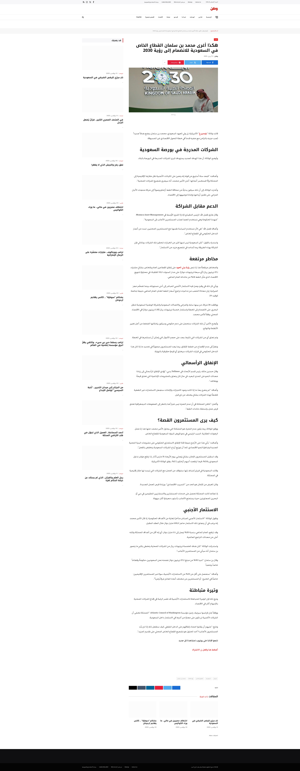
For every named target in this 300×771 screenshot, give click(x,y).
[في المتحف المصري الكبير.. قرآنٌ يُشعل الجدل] (102, 100)
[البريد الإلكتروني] (226, 151)
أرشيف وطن (205, 31)
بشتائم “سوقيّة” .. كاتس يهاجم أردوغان (145, 722)
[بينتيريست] (226, 145)
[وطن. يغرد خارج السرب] (214, 9)
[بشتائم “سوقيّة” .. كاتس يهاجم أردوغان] (142, 709)
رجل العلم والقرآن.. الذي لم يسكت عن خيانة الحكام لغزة (104, 479)
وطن (216, 56)
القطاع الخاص (199, 679)
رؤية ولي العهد (183, 267)
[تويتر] (226, 133)
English (138, 17)
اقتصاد (160, 17)
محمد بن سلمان (181, 679)
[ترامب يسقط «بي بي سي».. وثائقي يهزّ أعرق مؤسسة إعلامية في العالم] (102, 322)
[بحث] (83, 17)
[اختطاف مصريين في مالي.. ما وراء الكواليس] (173, 709)
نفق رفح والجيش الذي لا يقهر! (107, 164)
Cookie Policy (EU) (166, 2)
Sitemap (190, 2)
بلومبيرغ (203, 133)
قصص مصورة (149, 17)
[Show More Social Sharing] (164, 62)
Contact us (198, 2)
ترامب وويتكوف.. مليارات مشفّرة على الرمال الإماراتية (104, 254)
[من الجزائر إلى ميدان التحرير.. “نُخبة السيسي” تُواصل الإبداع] (102, 367)
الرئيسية (209, 17)
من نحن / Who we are (179, 2)
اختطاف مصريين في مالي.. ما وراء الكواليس (173, 722)
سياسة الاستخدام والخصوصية (151, 2)
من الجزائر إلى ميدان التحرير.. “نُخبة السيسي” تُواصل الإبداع (105, 389)
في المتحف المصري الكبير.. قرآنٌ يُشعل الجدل (103, 121)
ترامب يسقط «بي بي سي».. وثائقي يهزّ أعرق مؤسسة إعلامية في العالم (102, 344)
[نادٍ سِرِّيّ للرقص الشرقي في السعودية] (204, 709)
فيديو (176, 17)
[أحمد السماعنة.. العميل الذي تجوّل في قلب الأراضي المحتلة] (102, 412)
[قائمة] (216, 17)
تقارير (200, 17)
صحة (168, 17)
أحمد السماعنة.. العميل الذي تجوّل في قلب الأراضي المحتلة (103, 434)
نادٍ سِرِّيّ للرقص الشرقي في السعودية (205, 722)
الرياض (215, 679)
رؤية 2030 (190, 679)
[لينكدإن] (226, 139)
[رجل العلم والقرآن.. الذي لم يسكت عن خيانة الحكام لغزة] (102, 458)
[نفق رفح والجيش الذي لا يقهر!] (102, 145)
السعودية (208, 679)
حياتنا (184, 17)
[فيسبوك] (226, 127)
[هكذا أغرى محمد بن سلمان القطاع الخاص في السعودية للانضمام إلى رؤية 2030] (173, 90)
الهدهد (192, 17)
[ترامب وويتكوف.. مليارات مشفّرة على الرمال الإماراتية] (102, 232)
